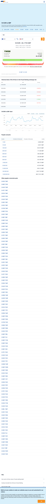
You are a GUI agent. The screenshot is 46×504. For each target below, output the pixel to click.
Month (29, 113)
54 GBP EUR (23, 72)
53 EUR (12, 29)
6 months (32, 113)
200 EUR (4, 150)
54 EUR (17, 29)
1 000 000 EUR (5, 174)
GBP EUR (25, 26)
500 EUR (4, 159)
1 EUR (3, 142)
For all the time (41, 113)
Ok (41, 501)
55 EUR (21, 29)
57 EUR (31, 29)
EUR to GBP (6, 29)
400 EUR (4, 156)
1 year (37, 113)
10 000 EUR (5, 168)
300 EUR (4, 153)
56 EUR (26, 29)
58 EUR (36, 29)
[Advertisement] (23, 12)
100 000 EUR (5, 171)
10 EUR (4, 145)
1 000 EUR (4, 162)
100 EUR (4, 147)
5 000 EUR (4, 165)
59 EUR (41, 29)
